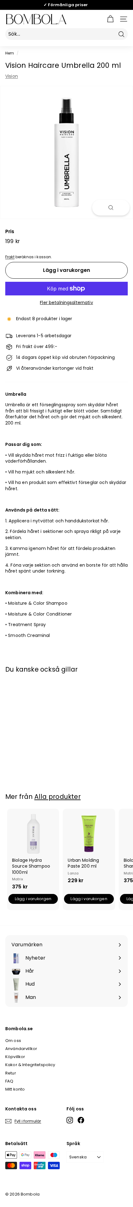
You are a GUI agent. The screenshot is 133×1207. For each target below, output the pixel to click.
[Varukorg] (110, 19)
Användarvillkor (21, 1049)
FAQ (9, 1081)
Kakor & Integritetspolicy (30, 1065)
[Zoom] (111, 208)
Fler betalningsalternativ (66, 303)
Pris (10, 231)
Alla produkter (57, 796)
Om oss (13, 1041)
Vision (11, 76)
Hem (9, 53)
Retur (10, 1073)
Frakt (10, 257)
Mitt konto (15, 1089)
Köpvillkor (15, 1057)
